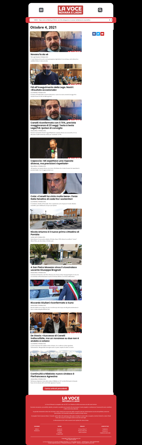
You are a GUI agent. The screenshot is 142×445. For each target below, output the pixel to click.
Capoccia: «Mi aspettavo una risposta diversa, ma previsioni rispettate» (52, 162)
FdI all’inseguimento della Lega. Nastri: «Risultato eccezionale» (52, 89)
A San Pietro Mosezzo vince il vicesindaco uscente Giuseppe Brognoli (54, 269)
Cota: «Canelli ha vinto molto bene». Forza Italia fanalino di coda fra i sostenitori (54, 198)
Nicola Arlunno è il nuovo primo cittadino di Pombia (55, 233)
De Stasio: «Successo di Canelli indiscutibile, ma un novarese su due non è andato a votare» (55, 338)
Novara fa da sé (39, 54)
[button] (41, 10)
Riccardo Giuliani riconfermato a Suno (52, 302)
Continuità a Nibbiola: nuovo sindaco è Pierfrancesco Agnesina (52, 375)
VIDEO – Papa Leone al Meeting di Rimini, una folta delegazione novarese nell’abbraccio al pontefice (60, 20)
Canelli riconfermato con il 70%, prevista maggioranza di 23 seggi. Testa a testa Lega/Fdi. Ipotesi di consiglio (53, 125)
